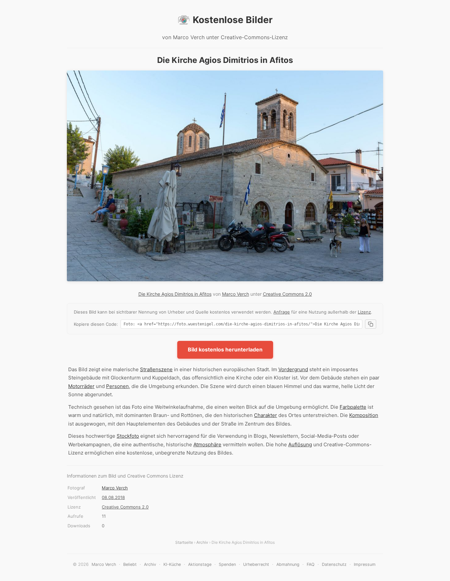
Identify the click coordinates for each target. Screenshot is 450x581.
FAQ (311, 564)
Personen (117, 386)
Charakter (265, 415)
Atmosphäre (207, 444)
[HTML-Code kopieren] (370, 324)
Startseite (184, 542)
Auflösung (300, 444)
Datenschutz (334, 564)
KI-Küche (172, 564)
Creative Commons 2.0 (287, 294)
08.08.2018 (113, 497)
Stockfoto (128, 436)
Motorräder (81, 386)
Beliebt (130, 564)
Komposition (363, 415)
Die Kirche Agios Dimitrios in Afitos (174, 294)
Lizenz (364, 312)
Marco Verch (235, 294)
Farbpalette (353, 407)
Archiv (202, 542)
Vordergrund (293, 369)
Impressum (365, 564)
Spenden (227, 564)
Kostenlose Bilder (232, 19)
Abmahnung (287, 564)
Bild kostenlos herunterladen (225, 349)
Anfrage (281, 312)
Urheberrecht (256, 564)
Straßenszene (156, 369)
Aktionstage (199, 564)
